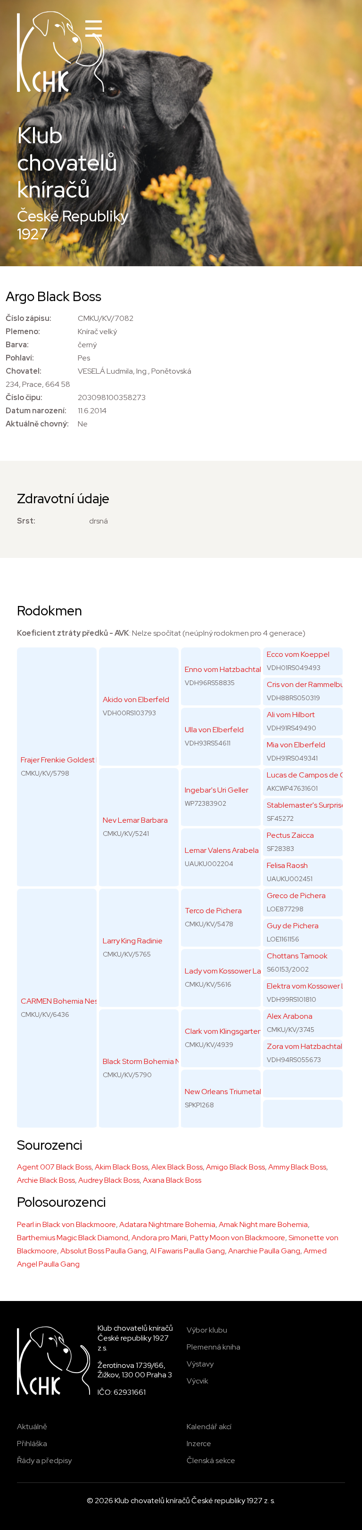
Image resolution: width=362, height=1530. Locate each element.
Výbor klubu (207, 1330)
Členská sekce (211, 1460)
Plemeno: (23, 331)
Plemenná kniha (213, 1347)
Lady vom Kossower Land (227, 971)
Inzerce (199, 1443)
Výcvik (197, 1381)
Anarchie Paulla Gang (264, 1251)
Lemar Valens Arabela (222, 850)
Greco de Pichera (296, 895)
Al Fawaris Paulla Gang (187, 1251)
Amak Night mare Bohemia (263, 1224)
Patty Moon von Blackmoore (237, 1238)
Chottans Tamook (297, 956)
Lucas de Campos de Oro (310, 775)
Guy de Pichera (293, 926)
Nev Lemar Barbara (135, 820)
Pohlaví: (20, 358)
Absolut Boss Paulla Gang (103, 1251)
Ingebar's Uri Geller (216, 790)
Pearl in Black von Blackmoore (66, 1224)
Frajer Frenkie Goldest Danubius (74, 760)
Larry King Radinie (133, 941)
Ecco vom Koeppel (298, 654)
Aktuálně (32, 1427)
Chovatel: (23, 371)
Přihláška (32, 1443)
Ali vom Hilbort (291, 715)
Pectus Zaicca (290, 835)
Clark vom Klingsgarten (223, 1031)
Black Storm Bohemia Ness (147, 1061)
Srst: (26, 521)
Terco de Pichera (213, 911)
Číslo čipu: (24, 397)
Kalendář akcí (209, 1427)
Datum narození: (36, 411)
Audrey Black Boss (109, 1180)
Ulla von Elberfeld (214, 730)
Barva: (17, 345)
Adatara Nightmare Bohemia (167, 1224)
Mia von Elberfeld (296, 745)
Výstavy (200, 1364)
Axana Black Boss (172, 1180)
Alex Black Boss (177, 1167)
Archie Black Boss (46, 1180)
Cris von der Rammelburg (309, 684)
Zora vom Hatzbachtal (304, 1046)
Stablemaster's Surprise (306, 805)
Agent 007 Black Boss (54, 1167)
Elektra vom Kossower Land (313, 986)
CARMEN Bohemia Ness (61, 1001)
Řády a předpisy (44, 1460)
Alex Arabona (290, 1016)
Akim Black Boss (121, 1167)
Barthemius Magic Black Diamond (72, 1238)
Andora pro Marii (159, 1238)
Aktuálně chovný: (37, 424)
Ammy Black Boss (297, 1167)
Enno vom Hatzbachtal (223, 669)
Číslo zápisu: (28, 318)
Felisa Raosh (287, 865)
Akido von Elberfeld (136, 699)
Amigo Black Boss (235, 1167)
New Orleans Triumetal (223, 1091)
